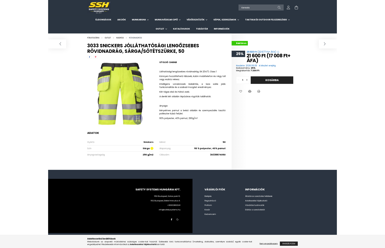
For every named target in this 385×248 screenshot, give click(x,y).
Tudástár (202, 28)
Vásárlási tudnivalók (254, 205)
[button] (241, 91)
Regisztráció (210, 201)
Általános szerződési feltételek (258, 196)
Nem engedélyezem (269, 243)
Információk (221, 28)
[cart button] (296, 8)
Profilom (208, 205)
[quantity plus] (247, 80)
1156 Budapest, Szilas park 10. (167, 196)
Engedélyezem (288, 243)
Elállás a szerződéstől (255, 210)
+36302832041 (173, 205)
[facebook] (89, 57)
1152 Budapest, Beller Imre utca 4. (165, 200)
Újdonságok (103, 19)
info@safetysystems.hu (169, 209)
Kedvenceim (210, 214)
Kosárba (272, 80)
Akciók (121, 19)
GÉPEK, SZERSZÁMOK (225, 19)
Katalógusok (181, 28)
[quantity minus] (238, 80)
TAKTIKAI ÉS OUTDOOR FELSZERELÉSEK (266, 19)
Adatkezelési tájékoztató (256, 201)
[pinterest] (95, 57)
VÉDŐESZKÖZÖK (196, 19)
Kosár (207, 210)
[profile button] (288, 8)
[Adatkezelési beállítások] (177, 219)
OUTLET (160, 28)
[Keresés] (279, 8)
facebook (171, 219)
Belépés (208, 196)
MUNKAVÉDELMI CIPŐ (166, 19)
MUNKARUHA (139, 19)
